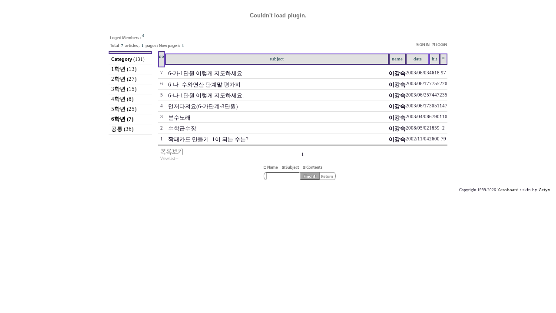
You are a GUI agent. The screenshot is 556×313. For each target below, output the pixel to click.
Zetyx (544, 189)
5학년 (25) (123, 109)
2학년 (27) (123, 79)
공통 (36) (122, 129)
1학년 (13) (123, 69)
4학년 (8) (122, 99)
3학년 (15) (123, 89)
